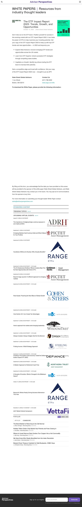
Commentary (27, 420)
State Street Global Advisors (44, 29)
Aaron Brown (17, 440)
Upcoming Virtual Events (23, 215)
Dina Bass (17, 430)
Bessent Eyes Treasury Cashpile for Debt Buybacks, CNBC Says (34, 443)
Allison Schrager (18, 425)
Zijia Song (17, 435)
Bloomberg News (27, 425)
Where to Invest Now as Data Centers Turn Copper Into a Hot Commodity (36, 433)
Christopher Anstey (19, 444)
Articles (17, 420)
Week (59, 416)
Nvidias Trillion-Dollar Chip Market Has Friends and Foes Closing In (34, 428)
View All (29, 211)
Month (63, 416)
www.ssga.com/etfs (48, 82)
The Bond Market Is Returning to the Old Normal (28, 424)
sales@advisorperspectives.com (22, 201)
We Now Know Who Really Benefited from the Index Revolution (33, 438)
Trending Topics (20, 211)
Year (67, 416)
